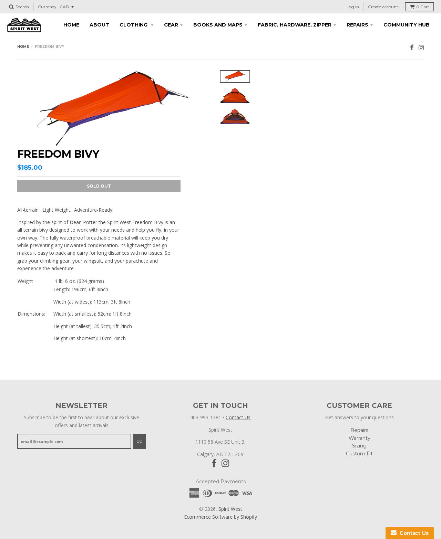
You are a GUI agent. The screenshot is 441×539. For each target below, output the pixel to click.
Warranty (359, 438)
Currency (47, 6)
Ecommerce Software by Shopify (220, 517)
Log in (353, 6)
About (99, 25)
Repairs (357, 25)
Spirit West (230, 509)
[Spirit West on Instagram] (421, 47)
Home (71, 25)
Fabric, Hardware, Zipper (294, 25)
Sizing (359, 446)
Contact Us (238, 417)
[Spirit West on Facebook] (412, 47)
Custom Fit (359, 454)
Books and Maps (218, 25)
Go (139, 441)
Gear (171, 25)
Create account (383, 6)
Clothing (134, 25)
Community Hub (406, 25)
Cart (422, 6)
